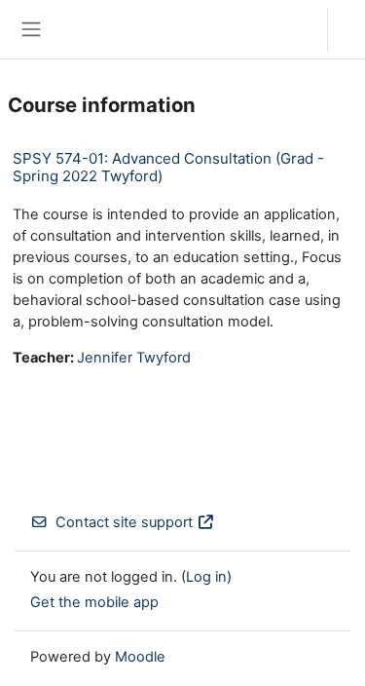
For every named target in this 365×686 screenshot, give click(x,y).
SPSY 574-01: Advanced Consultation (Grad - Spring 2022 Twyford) (168, 167)
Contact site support (124, 522)
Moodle (140, 657)
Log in (351, 29)
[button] (293, 29)
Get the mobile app (94, 602)
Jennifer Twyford (134, 357)
